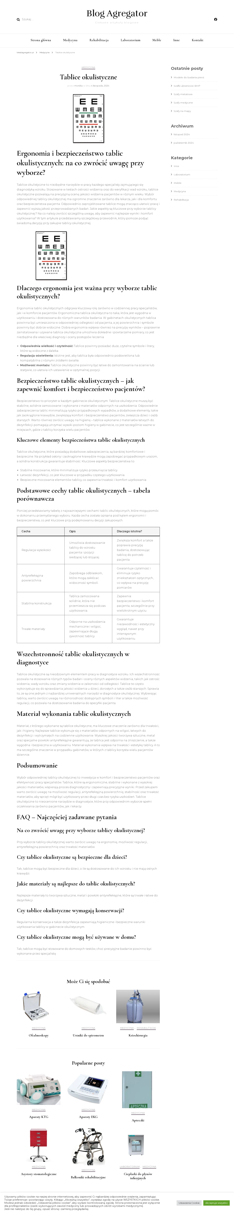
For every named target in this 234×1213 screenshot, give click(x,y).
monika (78, 85)
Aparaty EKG (88, 1117)
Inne (176, 40)
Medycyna (70, 40)
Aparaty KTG (38, 1117)
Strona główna (41, 40)
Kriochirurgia (138, 1035)
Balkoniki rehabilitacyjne (88, 1177)
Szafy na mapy (182, 111)
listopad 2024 (182, 134)
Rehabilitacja (99, 40)
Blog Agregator (117, 13)
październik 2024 (184, 142)
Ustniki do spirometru (88, 1035)
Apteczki (138, 1120)
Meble (156, 40)
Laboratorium (130, 40)
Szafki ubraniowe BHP (187, 85)
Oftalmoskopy (38, 1035)
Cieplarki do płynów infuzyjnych (138, 1176)
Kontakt (197, 40)
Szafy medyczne (183, 102)
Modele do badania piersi (189, 77)
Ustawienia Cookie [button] (189, 1203)
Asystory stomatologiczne (39, 1174)
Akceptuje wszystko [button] (216, 1203)
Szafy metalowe (183, 94)
